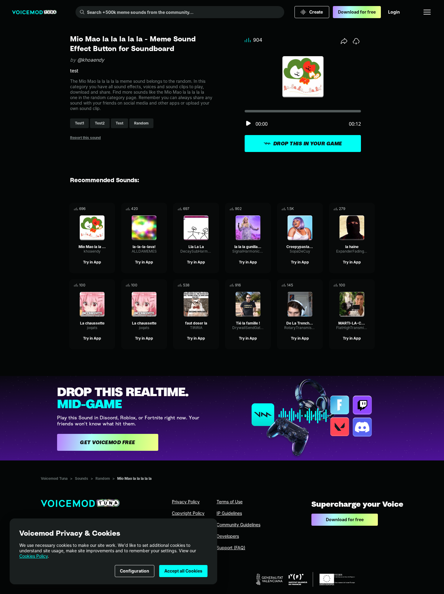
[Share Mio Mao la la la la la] (102, 208)
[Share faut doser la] (206, 285)
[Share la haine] (361, 208)
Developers (228, 536)
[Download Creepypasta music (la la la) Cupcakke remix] (318, 208)
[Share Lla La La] (206, 208)
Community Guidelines (238, 524)
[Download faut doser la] (214, 285)
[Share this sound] (344, 41)
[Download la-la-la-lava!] (162, 208)
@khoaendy (90, 60)
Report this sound (85, 137)
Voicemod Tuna (54, 478)
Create (316, 12)
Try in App (92, 262)
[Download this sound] (356, 41)
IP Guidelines (229, 513)
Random (102, 478)
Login (394, 12)
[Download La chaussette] (110, 285)
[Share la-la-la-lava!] (154, 208)
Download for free (357, 12)
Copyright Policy (188, 513)
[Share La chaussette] (102, 285)
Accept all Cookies (183, 570)
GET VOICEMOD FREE (107, 442)
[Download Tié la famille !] (266, 285)
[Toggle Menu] (427, 12)
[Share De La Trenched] (310, 285)
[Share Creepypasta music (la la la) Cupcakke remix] (310, 208)
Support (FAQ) (231, 547)
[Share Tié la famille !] (258, 285)
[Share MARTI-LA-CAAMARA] (361, 285)
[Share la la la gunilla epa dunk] (258, 208)
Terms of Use (230, 501)
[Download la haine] (370, 208)
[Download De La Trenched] (318, 285)
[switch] (248, 124)
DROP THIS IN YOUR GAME (307, 143)
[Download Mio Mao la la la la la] (110, 208)
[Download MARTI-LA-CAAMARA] (370, 285)
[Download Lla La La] (214, 208)
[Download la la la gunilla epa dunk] (266, 208)
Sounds (81, 478)
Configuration (134, 570)
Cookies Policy (33, 556)
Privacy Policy (186, 501)
